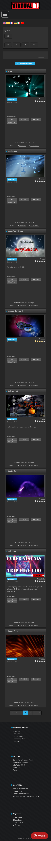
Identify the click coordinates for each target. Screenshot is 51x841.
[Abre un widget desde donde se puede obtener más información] (39, 836)
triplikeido (12, 551)
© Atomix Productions (25, 838)
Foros (15, 770)
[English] (4, 23)
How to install (34, 146)
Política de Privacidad (21, 794)
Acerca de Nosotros (20, 789)
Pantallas (16, 741)
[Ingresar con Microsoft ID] (17, 45)
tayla (43, 259)
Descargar (17, 731)
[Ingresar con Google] (34, 45)
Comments (22, 146)
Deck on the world (15, 311)
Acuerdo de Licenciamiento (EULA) (26, 796)
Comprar (16, 734)
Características (18, 736)
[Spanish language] (7, 23)
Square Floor (13, 631)
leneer (43, 99)
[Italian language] (18, 23)
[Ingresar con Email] (8, 36)
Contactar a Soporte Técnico (23, 760)
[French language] (11, 23)
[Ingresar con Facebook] (8, 45)
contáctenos (17, 791)
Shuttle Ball (12, 471)
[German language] (15, 23)
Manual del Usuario (20, 763)
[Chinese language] (22, 23)
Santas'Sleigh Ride (15, 231)
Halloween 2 (13, 391)
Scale (10, 71)
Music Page (12, 151)
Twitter (17, 825)
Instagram (18, 822)
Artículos (16, 768)
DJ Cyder (42, 578)
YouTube (18, 820)
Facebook (18, 817)
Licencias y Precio (19, 739)
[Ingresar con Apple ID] (25, 45)
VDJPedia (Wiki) (19, 765)
